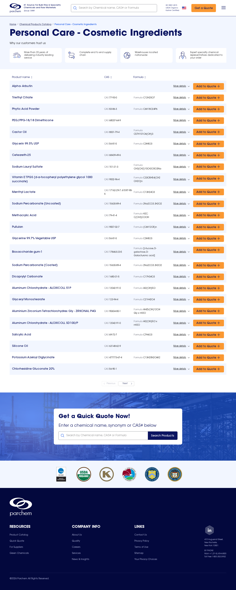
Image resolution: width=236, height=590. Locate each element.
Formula (138, 77)
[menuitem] (19, 534)
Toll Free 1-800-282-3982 (215, 557)
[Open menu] (223, 8)
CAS (106, 77)
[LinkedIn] (209, 530)
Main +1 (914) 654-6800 (215, 554)
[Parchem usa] (15, 8)
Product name (21, 77)
